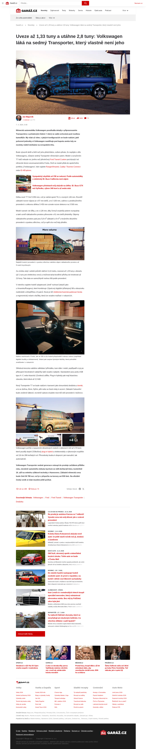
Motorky (72, 10)
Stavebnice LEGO (46, 718)
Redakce (32, 731)
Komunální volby (21, 707)
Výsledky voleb (20, 698)
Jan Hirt (37, 698)
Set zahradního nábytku (71, 715)
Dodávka (19, 502)
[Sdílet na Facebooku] (80, 489)
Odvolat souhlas (87, 731)
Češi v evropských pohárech (75, 713)
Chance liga (58, 692)
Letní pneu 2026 (117, 692)
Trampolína (45, 715)
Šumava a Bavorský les (100, 698)
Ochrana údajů (41, 731)
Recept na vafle (78, 704)
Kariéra (24, 731)
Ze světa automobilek (24, 18)
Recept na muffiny (79, 695)
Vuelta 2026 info (40, 692)
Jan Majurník (27, 117)
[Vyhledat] (85, 3)
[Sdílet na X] (83, 489)
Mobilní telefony (35, 718)
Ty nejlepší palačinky (80, 692)
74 (88, 118)
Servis (80, 10)
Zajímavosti (54, 10)
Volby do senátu (21, 704)
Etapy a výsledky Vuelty (42, 695)
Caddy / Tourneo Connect (70, 167)
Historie (88, 10)
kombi (80, 386)
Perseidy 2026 (50, 713)
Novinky (44, 10)
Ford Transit (56, 498)
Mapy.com (30, 713)
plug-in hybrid (47, 452)
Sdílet (81, 118)
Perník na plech (78, 707)
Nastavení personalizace (25, 734)
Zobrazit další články (25, 634)
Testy (64, 10)
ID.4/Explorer (26, 170)
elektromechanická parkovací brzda (67, 292)
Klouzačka (60, 715)
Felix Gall (38, 704)
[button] (73, 82)
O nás (18, 731)
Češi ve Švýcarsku (98, 701)
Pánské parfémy (104, 718)
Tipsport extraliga (60, 698)
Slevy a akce (40, 18)
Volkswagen (38, 498)
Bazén (27, 715)
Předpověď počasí (40, 713)
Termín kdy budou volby (23, 701)
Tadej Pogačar (39, 701)
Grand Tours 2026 (40, 707)
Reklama (67, 731)
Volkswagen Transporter (73, 498)
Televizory (84, 718)
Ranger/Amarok (52, 167)
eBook (73, 118)
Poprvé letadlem (98, 695)
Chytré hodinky (93, 718)
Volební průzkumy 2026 (23, 695)
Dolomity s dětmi (98, 707)
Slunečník (53, 715)
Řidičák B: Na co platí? (119, 701)
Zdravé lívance (78, 698)
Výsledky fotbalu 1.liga (61, 695)
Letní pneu (68, 718)
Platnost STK (116, 707)
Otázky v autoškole (118, 704)
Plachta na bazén (35, 715)
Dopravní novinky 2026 (119, 698)
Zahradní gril (84, 715)
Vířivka (91, 715)
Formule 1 (58, 704)
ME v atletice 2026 (60, 701)
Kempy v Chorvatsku (99, 692)
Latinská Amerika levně (100, 704)
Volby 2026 (19, 692)
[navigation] (3, 3)
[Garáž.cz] (26, 10)
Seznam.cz (138, 3)
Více (124, 10)
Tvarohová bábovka (80, 701)
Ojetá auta (98, 10)
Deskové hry (76, 718)
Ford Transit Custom (58, 159)
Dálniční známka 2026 (119, 695)
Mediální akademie (55, 731)
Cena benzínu (60, 713)
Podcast (108, 10)
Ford (47, 498)
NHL (56, 707)
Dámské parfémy (58, 718)
